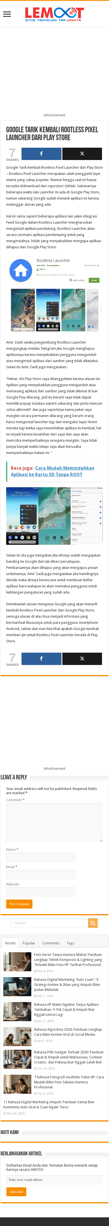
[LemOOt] (54, 13)
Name (12, 849)
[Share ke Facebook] (41, 154)
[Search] (93, 923)
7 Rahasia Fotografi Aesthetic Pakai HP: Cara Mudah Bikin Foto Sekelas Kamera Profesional (69, 1082)
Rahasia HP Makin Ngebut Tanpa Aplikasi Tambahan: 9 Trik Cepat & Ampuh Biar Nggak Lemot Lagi (66, 1009)
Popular (29, 943)
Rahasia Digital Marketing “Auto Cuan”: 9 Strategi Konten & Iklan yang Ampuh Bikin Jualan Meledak (67, 984)
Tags (70, 943)
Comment (15, 800)
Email (11, 867)
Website (12, 884)
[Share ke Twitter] (82, 154)
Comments (51, 943)
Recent (10, 943)
